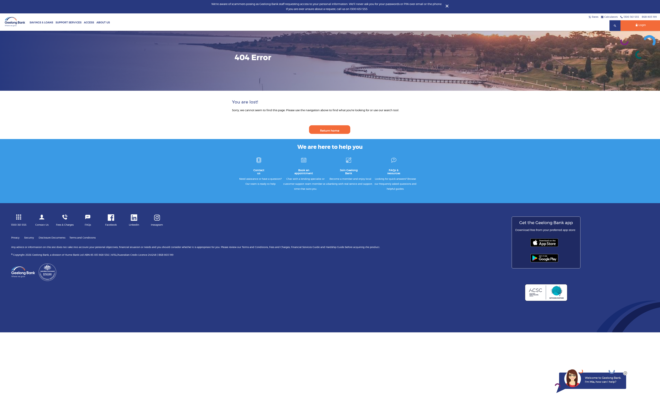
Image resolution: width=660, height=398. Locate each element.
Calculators (611, 17)
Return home (329, 130)
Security (29, 238)
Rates (595, 17)
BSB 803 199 (649, 17)
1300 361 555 (631, 17)
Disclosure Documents (52, 238)
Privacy (15, 238)
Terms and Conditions (82, 238)
